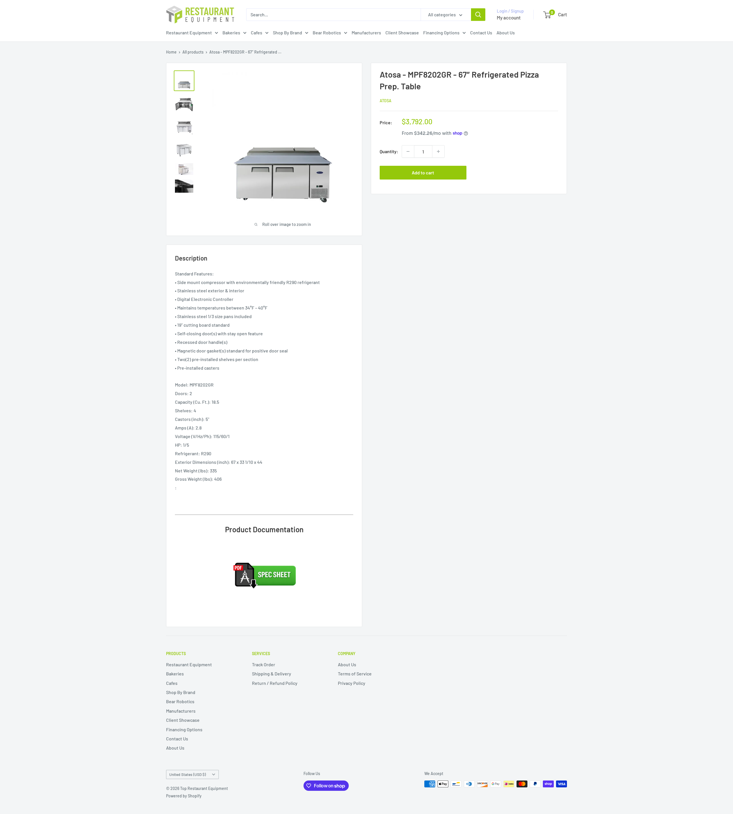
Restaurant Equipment (189, 32)
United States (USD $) (187, 774)
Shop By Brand (287, 32)
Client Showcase (402, 32)
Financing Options (441, 32)
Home (171, 52)
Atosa (385, 100)
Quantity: (389, 151)
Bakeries (231, 32)
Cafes (256, 32)
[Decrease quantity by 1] (408, 151)
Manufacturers (366, 32)
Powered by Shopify (184, 795)
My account (509, 17)
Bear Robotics (327, 32)
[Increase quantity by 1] (438, 151)
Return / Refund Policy (274, 683)
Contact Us (481, 32)
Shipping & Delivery (271, 673)
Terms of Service (355, 673)
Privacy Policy (351, 683)
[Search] (478, 14)
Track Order (263, 664)
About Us (505, 32)
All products (193, 52)
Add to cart (423, 172)
